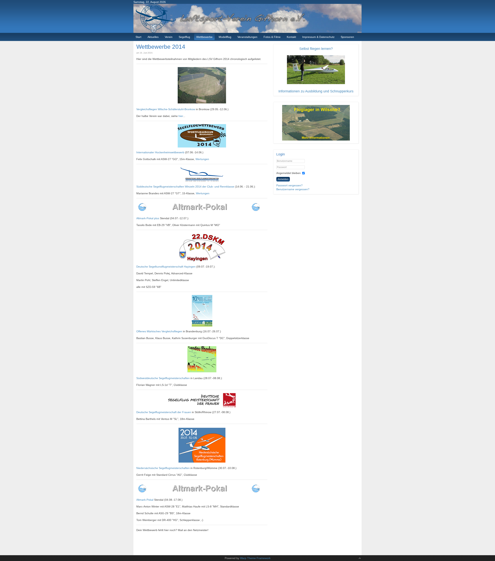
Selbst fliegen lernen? (316, 49)
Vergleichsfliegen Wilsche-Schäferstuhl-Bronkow (165, 109)
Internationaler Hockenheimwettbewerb (160, 152)
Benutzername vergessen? (292, 189)
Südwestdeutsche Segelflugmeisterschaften (163, 378)
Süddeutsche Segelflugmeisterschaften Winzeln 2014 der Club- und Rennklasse (185, 186)
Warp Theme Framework (255, 558)
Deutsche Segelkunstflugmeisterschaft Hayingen (165, 266)
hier (180, 116)
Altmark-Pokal (145, 499)
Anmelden (283, 179)
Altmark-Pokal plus (147, 218)
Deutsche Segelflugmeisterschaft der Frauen (163, 412)
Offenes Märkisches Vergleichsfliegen (159, 331)
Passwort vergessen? (289, 185)
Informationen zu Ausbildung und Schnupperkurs (315, 91)
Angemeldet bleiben (288, 173)
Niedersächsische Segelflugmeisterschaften (163, 468)
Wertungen (202, 159)
